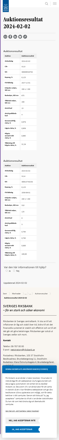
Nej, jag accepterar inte (22, 420)
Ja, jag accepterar (22, 429)
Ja (10, 270)
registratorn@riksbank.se (23, 349)
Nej (17, 270)
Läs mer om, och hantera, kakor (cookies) (22, 411)
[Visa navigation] (54, 3)
